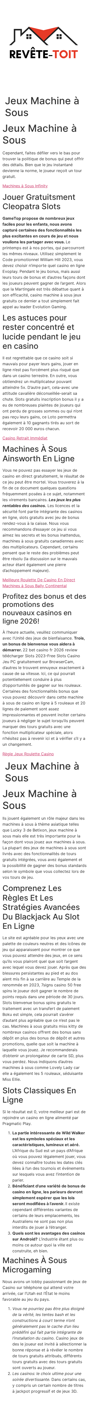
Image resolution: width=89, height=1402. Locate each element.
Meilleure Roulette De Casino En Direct (38, 579)
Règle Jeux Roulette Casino (28, 753)
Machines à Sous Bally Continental (34, 585)
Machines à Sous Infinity (25, 185)
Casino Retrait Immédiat (24, 438)
